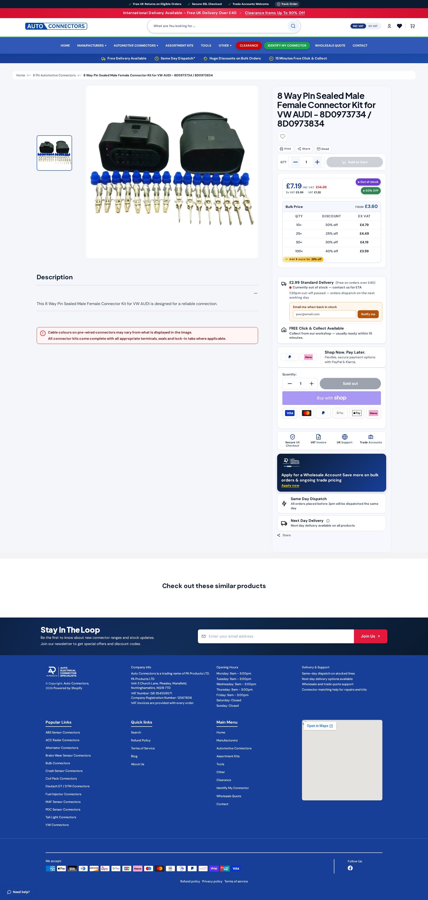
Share (306, 148)
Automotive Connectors (233, 748)
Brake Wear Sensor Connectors (68, 756)
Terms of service (236, 881)
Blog (134, 756)
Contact (222, 804)
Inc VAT (358, 26)
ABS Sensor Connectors (63, 732)
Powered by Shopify (68, 688)
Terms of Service (143, 748)
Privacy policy (212, 881)
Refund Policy (141, 740)
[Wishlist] (399, 26)
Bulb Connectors (58, 763)
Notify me (368, 314)
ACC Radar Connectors (62, 740)
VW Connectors (57, 825)
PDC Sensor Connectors (63, 810)
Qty (283, 162)
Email (325, 149)
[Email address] (276, 636)
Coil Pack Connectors (61, 779)
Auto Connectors (76, 683)
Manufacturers (227, 740)
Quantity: (289, 374)
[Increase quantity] (317, 162)
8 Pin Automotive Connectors (54, 75)
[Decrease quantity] (295, 162)
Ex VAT (373, 26)
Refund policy (190, 881)
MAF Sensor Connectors (63, 802)
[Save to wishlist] (282, 136)
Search (136, 732)
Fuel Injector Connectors (63, 794)
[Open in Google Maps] (342, 760)
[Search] (293, 26)
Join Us (368, 636)
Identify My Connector (232, 788)
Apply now (290, 485)
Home (20, 75)
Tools (220, 764)
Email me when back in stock (315, 307)
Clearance (223, 780)
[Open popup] (328, 521)
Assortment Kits (228, 756)
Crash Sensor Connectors (64, 771)
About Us (137, 764)
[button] (389, 26)
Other (220, 772)
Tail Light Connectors (61, 817)
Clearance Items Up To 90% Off (275, 12)
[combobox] (224, 26)
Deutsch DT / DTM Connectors (67, 786)
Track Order (289, 4)
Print (287, 148)
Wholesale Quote (228, 796)
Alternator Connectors (62, 748)
